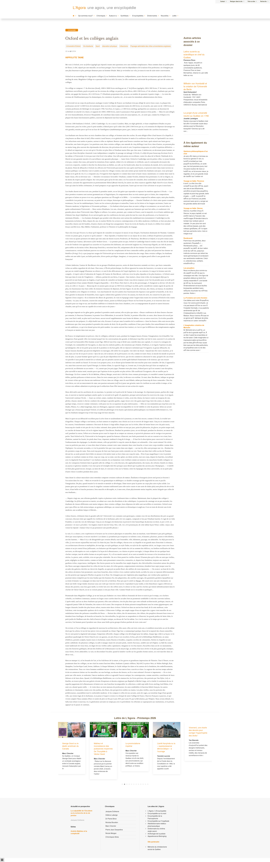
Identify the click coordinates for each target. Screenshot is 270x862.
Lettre (174, 15)
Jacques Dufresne (112, 811)
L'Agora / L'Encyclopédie (157, 811)
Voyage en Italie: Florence (194, 181)
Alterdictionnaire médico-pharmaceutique (157, 824)
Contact (222, 1)
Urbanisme (124, 46)
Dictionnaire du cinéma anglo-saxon (156, 829)
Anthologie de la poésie (156, 833)
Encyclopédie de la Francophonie (155, 817)
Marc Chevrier (110, 826)
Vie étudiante (88, 46)
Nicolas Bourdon (111, 822)
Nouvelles (164, 15)
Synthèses (124, 15)
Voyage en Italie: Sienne (193, 208)
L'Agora (79, 7)
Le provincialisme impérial (101, 744)
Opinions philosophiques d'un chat (196, 152)
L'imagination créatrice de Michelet (194, 326)
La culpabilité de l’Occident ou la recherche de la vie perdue (81, 813)
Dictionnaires (152, 15)
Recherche (263, 1)
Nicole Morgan (110, 833)
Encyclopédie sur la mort (157, 813)
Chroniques (101, 15)
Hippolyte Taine (74, 57)
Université (72, 30)
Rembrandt (188, 238)
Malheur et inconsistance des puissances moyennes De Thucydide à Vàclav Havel (71, 748)
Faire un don (251, 1)
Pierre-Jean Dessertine (114, 829)
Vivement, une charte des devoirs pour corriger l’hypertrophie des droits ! (166, 731)
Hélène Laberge (111, 815)
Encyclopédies (137, 15)
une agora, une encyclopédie (111, 7)
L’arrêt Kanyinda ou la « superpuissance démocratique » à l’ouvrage (135, 747)
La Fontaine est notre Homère (195, 298)
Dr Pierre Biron (111, 818)
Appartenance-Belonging (157, 836)
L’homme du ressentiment (194, 744)
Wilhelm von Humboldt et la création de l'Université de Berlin (195, 86)
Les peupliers (189, 268)
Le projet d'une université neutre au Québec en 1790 (196, 114)
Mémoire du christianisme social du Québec (157, 848)
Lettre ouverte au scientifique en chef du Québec (194, 54)
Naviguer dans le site (236, 1)
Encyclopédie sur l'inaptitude (158, 821)
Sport (98, 46)
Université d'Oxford (73, 46)
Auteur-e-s (113, 15)
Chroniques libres (112, 837)
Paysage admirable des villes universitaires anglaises (150, 46)
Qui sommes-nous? (85, 15)
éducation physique (109, 46)
